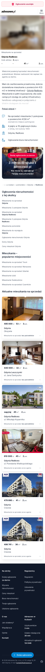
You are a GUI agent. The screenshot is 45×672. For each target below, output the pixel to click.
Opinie (4, 633)
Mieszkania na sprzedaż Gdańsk (15, 271)
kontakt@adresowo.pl (24, 663)
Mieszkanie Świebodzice (12, 280)
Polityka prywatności (33, 582)
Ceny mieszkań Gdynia (11, 246)
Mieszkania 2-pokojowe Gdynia (15, 208)
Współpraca (7, 628)
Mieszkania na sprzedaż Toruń (14, 262)
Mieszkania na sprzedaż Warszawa (16, 267)
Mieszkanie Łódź (9, 276)
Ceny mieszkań (8, 593)
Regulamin (28, 577)
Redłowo (38, 90)
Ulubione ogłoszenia (10, 609)
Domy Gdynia (7, 242)
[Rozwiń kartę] (40, 335)
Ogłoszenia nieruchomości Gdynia (16, 237)
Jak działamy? (8, 623)
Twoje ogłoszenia (9, 603)
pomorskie (20, 185)
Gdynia (30, 90)
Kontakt (5, 638)
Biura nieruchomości (10, 598)
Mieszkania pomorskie (11, 226)
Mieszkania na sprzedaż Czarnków (16, 284)
